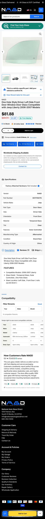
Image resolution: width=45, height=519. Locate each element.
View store (33, 137)
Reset (40, 304)
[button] (29, 10)
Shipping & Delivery (9, 430)
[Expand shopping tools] (40, 513)
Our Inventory (7, 484)
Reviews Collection (9, 479)
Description (10, 250)
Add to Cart (22, 513)
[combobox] (22, 16)
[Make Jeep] (22, 309)
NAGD (4, 100)
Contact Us (22, 166)
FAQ (3, 438)
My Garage (6, 454)
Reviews (24, 250)
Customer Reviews (9, 476)
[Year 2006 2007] (9, 309)
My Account (6, 452)
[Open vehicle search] (41, 89)
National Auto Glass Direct (25, 516)
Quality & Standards (9, 482)
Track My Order (8, 435)
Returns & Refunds (9, 432)
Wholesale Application (10, 490)
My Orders (6, 457)
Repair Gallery (7, 487)
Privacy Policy (7, 460)
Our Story (5, 474)
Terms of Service (8, 463)
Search (36, 16)
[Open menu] (41, 10)
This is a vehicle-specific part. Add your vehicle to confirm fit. (21, 89)
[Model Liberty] (35, 309)
